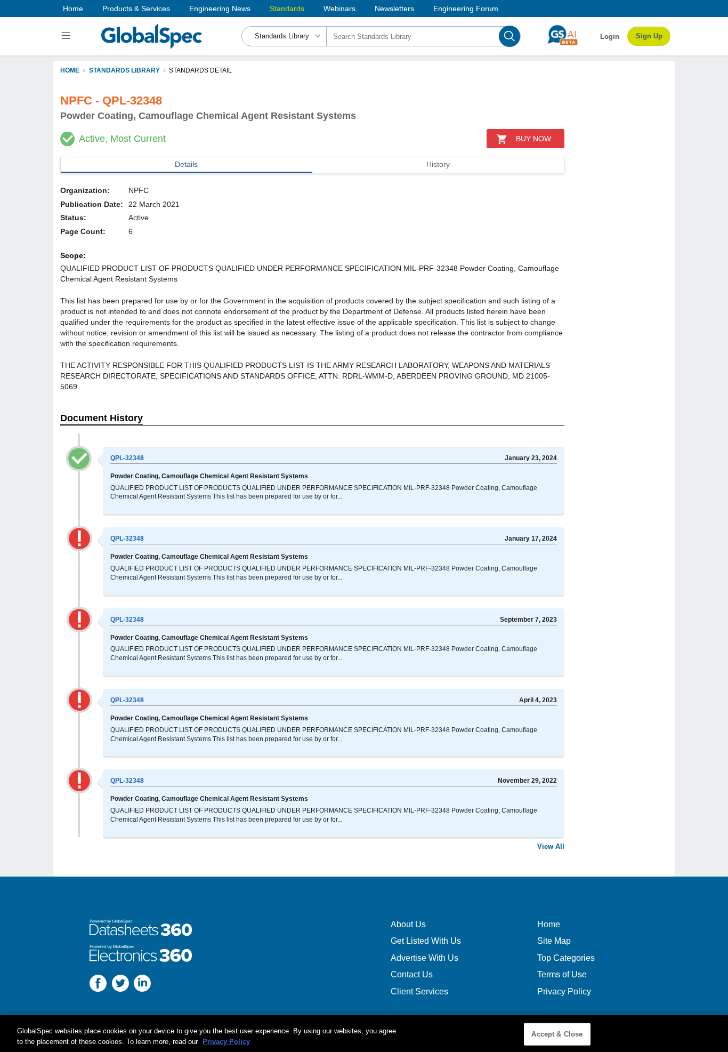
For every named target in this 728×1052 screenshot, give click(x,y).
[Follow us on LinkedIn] (142, 984)
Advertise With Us (424, 957)
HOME (69, 70)
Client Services (419, 991)
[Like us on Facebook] (98, 984)
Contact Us (412, 974)
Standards (287, 8)
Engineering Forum (465, 8)
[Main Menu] (67, 36)
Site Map (554, 940)
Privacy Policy (564, 991)
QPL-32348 (127, 458)
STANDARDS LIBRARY (124, 70)
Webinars (339, 8)
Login (609, 37)
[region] (364, 1033)
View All (550, 846)
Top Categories (566, 957)
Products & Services (136, 8)
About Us (408, 924)
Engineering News (219, 8)
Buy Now (533, 138)
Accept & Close (557, 1034)
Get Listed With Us (426, 940)
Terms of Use (562, 974)
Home (73, 8)
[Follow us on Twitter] (120, 984)
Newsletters (394, 8)
